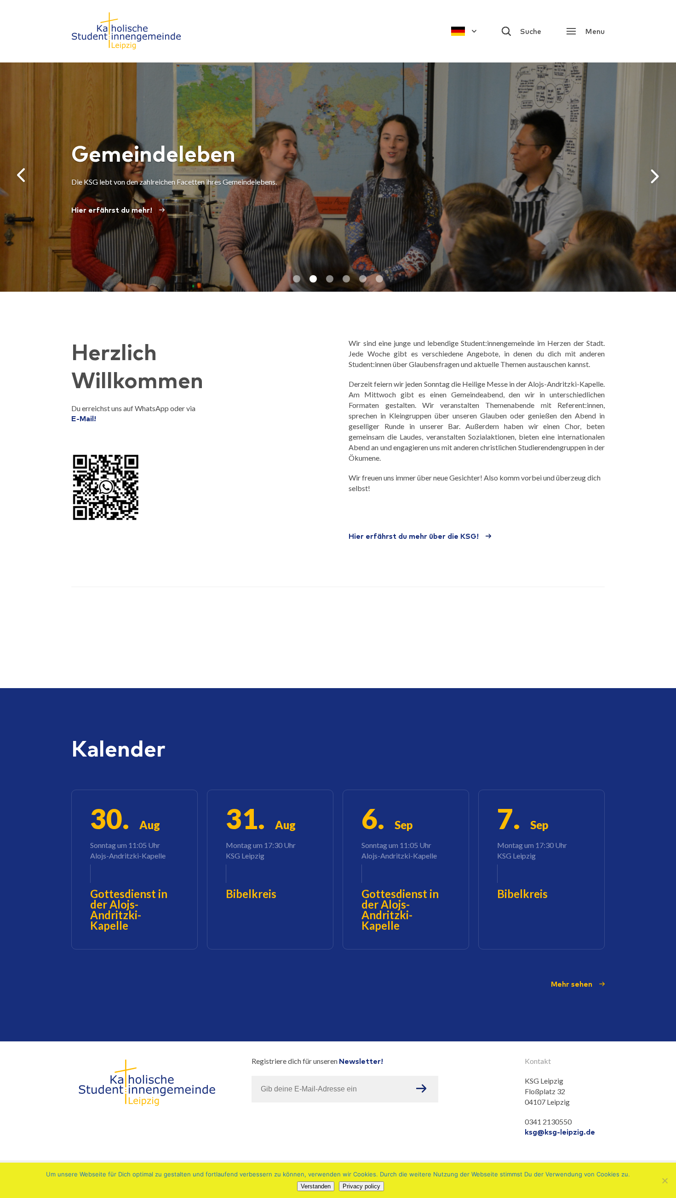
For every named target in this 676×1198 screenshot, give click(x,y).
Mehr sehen (571, 984)
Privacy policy (361, 1186)
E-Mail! (83, 418)
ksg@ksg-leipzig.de (560, 1131)
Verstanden (316, 1186)
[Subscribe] (421, 1089)
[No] (664, 1180)
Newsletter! (361, 1061)
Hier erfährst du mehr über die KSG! (414, 536)
